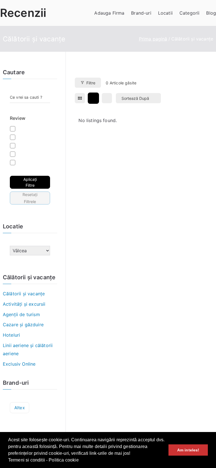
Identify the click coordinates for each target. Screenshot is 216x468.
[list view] (93, 98)
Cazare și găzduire (23, 324)
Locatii (165, 13)
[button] (81, 461)
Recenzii (23, 13)
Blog (211, 13)
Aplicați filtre (30, 182)
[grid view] (80, 98)
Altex (19, 407)
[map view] (106, 98)
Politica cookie (63, 460)
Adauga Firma (109, 13)
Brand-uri (141, 13)
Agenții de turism (21, 314)
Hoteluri (11, 335)
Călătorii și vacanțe (24, 293)
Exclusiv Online (19, 364)
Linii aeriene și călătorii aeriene (28, 349)
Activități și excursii (24, 304)
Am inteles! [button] (188, 450)
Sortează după (135, 98)
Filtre (90, 82)
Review (17, 118)
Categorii (189, 13)
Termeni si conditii (26, 460)
